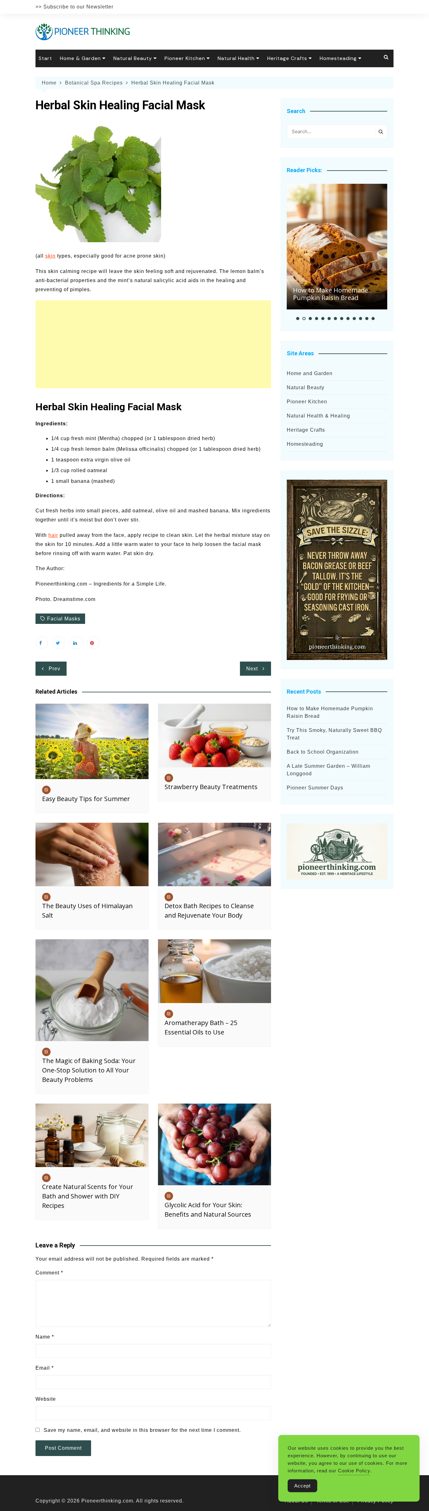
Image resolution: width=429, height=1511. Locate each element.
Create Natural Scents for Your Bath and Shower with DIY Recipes (87, 1196)
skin (50, 256)
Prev (54, 668)
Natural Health (236, 58)
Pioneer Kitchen (185, 58)
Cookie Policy (354, 1470)
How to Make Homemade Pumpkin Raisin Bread (330, 294)
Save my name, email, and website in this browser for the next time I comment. (142, 1430)
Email (44, 1368)
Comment (49, 1272)
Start (45, 58)
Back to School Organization (323, 752)
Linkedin (76, 642)
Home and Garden (310, 373)
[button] (297, 318)
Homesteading (338, 58)
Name (44, 1336)
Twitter (59, 642)
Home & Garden (80, 58)
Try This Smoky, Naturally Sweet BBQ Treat (334, 734)
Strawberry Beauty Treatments (211, 787)
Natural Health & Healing (318, 415)
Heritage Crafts (287, 58)
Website (45, 1399)
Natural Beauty (132, 58)
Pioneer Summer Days (315, 787)
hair (53, 535)
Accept (302, 1485)
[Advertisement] (153, 344)
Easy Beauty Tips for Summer (86, 798)
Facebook (41, 642)
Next (252, 668)
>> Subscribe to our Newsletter (74, 6)
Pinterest (93, 642)
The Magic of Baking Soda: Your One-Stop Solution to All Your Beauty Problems (89, 1070)
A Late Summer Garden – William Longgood (328, 769)
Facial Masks (63, 618)
